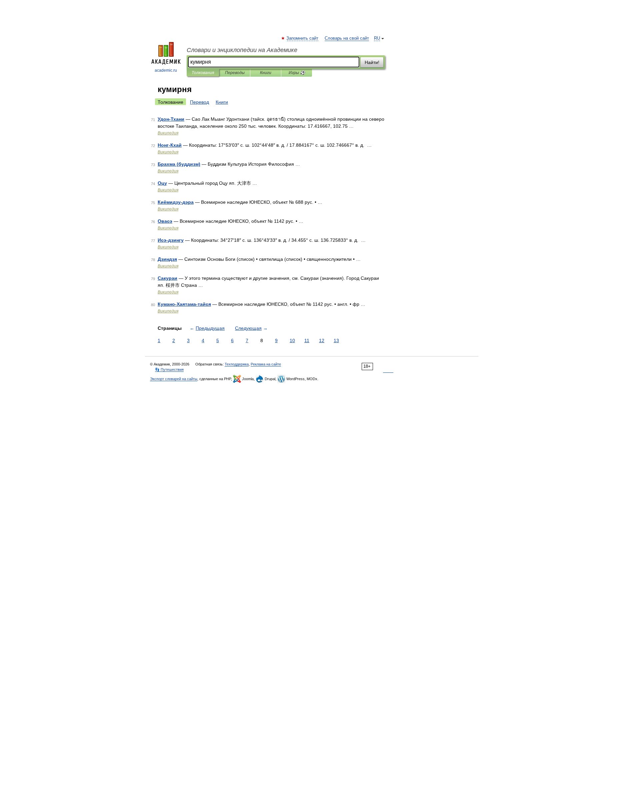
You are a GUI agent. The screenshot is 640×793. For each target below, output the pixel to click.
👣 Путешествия (169, 369)
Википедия (168, 133)
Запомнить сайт (302, 38)
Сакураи (167, 278)
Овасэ (165, 221)
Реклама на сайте (266, 364)
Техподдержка (237, 364)
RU (377, 38)
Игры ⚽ (297, 72)
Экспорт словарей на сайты (173, 379)
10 (292, 340)
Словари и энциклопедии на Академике (242, 50)
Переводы (235, 72)
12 (321, 340)
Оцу (162, 183)
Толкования (203, 72)
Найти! (372, 62)
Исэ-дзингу (171, 240)
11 (306, 340)
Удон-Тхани (171, 119)
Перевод (199, 102)
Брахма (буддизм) (179, 164)
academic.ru (166, 70)
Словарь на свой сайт (347, 38)
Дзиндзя (167, 259)
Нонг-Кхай (170, 145)
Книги (265, 72)
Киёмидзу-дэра (176, 202)
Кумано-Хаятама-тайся (184, 304)
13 (336, 340)
